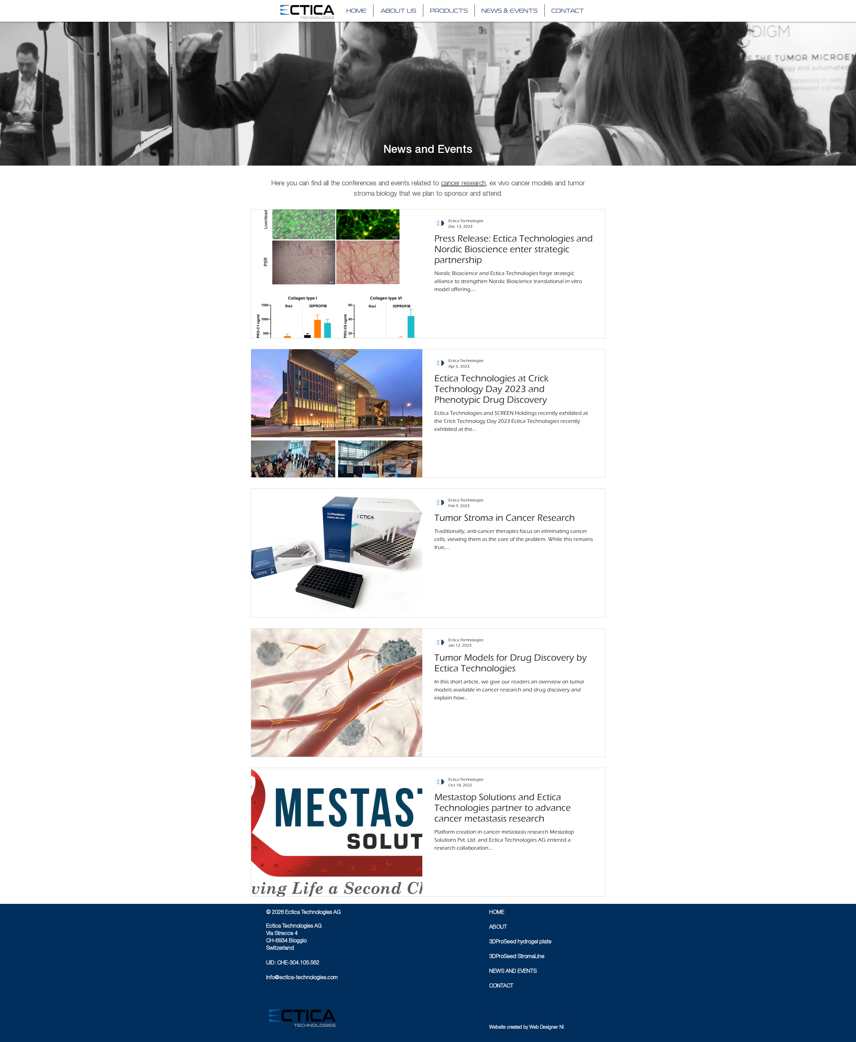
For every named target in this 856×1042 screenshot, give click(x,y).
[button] (448, 10)
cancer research (463, 184)
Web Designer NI (546, 1027)
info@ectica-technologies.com (302, 978)
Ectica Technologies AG (294, 926)
